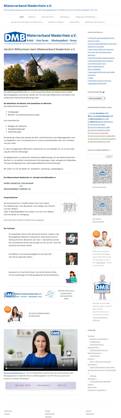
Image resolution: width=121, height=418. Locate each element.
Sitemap (88, 411)
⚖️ (98, 119)
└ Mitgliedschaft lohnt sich (98, 350)
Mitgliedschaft (100, 263)
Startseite (91, 336)
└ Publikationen (94, 342)
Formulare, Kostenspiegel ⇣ (86, 17)
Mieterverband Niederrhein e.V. (28, 6)
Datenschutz (92, 387)
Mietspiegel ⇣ (65, 17)
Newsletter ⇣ (75, 22)
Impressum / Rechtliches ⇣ (95, 22)
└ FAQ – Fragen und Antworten (100, 362)
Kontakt (47, 411)
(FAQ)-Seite (96, 320)
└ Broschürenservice (96, 344)
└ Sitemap (92, 376)
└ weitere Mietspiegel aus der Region (102, 367)
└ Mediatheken (94, 356)
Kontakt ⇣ (32, 17)
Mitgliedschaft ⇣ (48, 17)
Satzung (90, 384)
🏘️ (99, 130)
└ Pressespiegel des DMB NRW (99, 381)
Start (21, 17)
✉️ (98, 113)
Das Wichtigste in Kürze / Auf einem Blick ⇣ (27, 22)
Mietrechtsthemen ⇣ (56, 22)
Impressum (8, 411)
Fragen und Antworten (100, 317)
